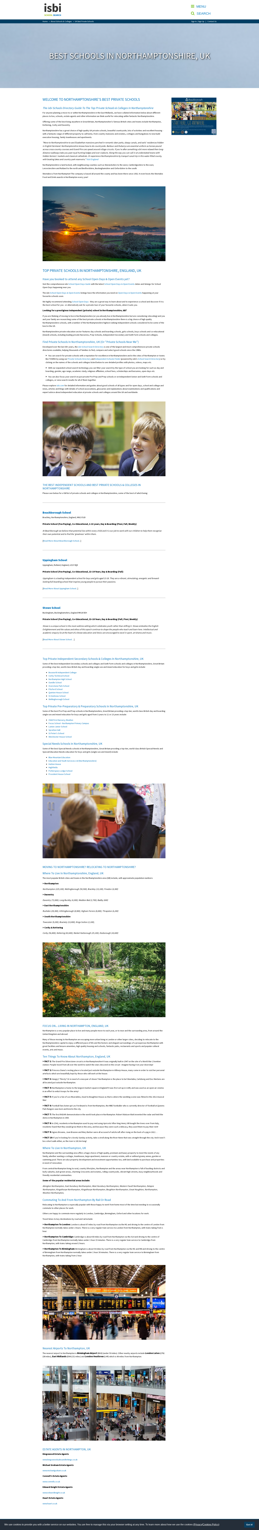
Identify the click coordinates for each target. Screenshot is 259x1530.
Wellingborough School (59, 699)
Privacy (198, 1524)
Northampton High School (60, 679)
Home (45, 21)
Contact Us (211, 21)
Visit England (92, 159)
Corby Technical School (59, 675)
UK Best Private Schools (84, 21)
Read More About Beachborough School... (61, 540)
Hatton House (55, 764)
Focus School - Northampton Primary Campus (69, 723)
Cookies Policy (210, 1524)
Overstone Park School (59, 686)
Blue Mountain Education (59, 757)
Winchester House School (60, 736)
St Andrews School (57, 696)
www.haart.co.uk (50, 1503)
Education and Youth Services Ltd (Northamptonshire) (73, 760)
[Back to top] (252, 1513)
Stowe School (51, 608)
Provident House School (59, 774)
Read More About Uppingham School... (60, 588)
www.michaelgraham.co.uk (54, 1470)
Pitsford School (56, 689)
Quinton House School (58, 692)
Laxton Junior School (58, 726)
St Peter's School (56, 733)
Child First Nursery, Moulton (61, 720)
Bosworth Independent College (63, 672)
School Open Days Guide (79, 284)
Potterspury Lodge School (60, 770)
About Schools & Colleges (61, 21)
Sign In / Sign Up (197, 21)
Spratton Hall (54, 730)
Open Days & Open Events (130, 292)
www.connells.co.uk (51, 1481)
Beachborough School (57, 512)
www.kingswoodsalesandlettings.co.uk (60, 1459)
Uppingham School (55, 560)
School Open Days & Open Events (103, 279)
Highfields (53, 767)
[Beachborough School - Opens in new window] (193, 99)
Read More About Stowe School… (58, 639)
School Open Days (80, 301)
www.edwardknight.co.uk (54, 1492)
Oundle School (55, 682)
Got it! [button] (249, 1524)
